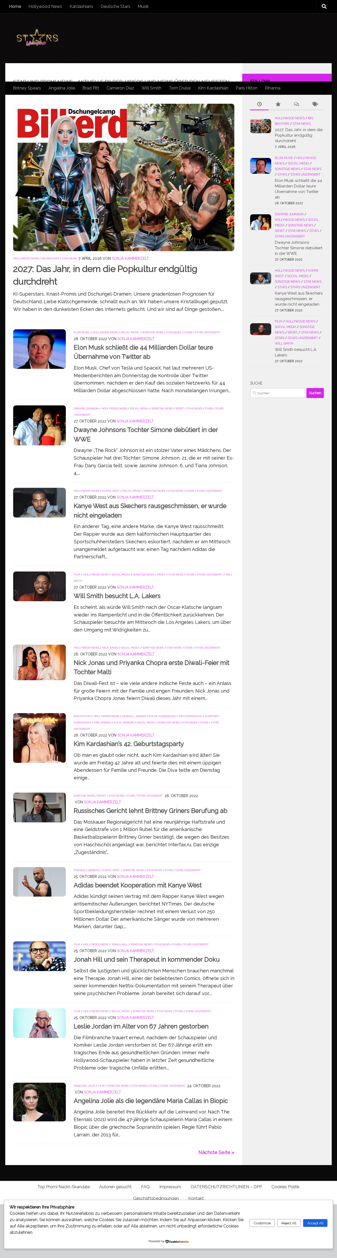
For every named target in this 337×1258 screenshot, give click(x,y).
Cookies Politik (285, 1186)
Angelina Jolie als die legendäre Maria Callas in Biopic (151, 1101)
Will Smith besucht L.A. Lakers (117, 596)
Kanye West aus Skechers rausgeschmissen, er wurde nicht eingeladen (299, 299)
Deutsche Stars (115, 6)
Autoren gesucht (115, 1186)
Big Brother (50, 258)
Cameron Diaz (120, 88)
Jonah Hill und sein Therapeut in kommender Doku (147, 959)
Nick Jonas (110, 647)
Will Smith (151, 88)
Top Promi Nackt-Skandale (63, 1186)
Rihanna (272, 88)
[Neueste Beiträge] (259, 104)
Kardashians (81, 6)
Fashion (79, 870)
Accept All (315, 1223)
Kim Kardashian (213, 88)
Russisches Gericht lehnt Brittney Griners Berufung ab (150, 810)
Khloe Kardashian (162, 716)
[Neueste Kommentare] (296, 104)
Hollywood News (45, 6)
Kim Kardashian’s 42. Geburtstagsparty (129, 744)
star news (69, 258)
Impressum (170, 1186)
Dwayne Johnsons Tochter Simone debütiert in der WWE (298, 248)
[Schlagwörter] (314, 104)
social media (130, 332)
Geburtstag (82, 716)
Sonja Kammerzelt (130, 258)
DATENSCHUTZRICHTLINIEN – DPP (226, 1186)
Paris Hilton (246, 88)
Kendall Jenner (134, 716)
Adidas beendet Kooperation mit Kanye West (138, 885)
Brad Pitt (90, 88)
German (93, 870)
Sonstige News (152, 332)
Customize (262, 1223)
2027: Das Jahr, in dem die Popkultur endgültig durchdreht (299, 135)
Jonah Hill (120, 944)
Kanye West (111, 490)
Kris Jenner (102, 722)
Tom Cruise (180, 88)
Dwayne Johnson (86, 408)
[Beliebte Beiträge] (278, 104)
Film (77, 574)
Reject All (288, 1223)
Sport (180, 408)
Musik (143, 6)
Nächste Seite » (216, 1152)
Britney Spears (27, 88)
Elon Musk (81, 332)
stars (188, 332)
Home (15, 6)
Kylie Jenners (124, 722)
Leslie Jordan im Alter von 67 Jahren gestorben (141, 1026)
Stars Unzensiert (207, 332)
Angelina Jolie (61, 88)
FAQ (145, 1186)
